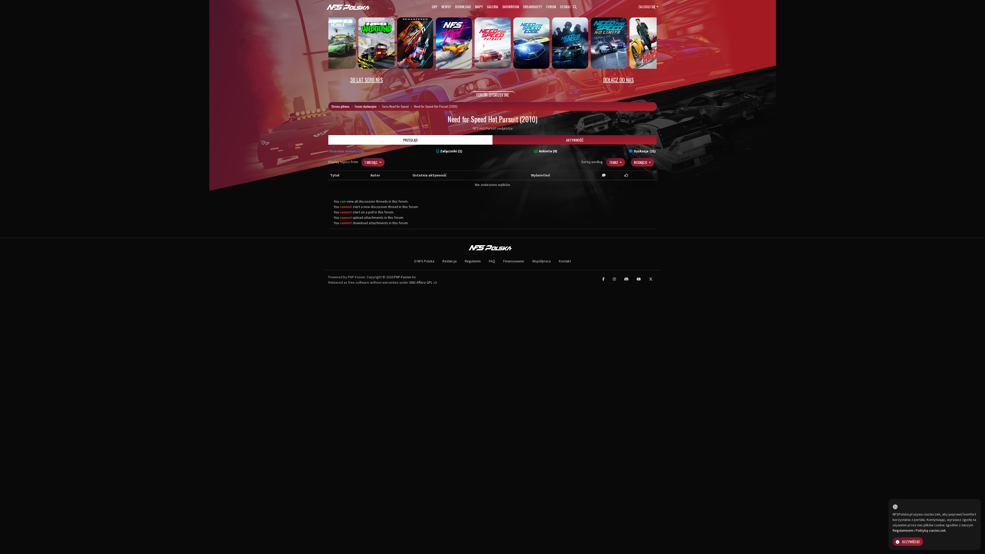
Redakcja (449, 261)
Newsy (446, 6)
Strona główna (340, 106)
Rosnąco (641, 162)
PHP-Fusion (402, 277)
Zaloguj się (646, 6)
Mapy (479, 6)
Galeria (492, 6)
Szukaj (565, 6)
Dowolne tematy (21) (347, 151)
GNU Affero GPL (420, 282)
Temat (614, 162)
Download (463, 6)
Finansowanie (513, 261)
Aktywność (574, 140)
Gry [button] (434, 6)
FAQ (492, 261)
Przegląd (410, 140)
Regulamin (473, 261)
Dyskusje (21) (645, 151)
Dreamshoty (532, 6)
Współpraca (541, 261)
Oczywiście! (911, 541)
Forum (551, 6)
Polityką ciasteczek (931, 530)
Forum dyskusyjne (366, 106)
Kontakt (565, 261)
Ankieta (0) (548, 151)
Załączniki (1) (451, 151)
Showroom (510, 6)
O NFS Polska (424, 261)
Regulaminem (903, 530)
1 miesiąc (371, 162)
